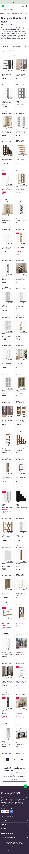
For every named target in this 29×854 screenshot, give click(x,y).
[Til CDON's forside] (2, 6)
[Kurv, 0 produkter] (23, 6)
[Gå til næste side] (25, 759)
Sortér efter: (9, 51)
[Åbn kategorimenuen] (26, 6)
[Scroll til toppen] (25, 786)
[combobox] (14, 9)
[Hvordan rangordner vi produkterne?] (3, 51)
